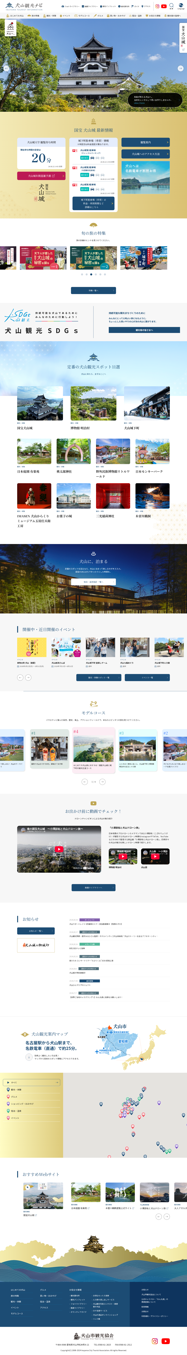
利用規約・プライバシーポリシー (154, 1316)
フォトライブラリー (79, 1304)
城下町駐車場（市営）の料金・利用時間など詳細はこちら (93, 203)
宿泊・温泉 (45, 1301)
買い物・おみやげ (48, 1295)
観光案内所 (75, 1295)
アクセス (44, 1307)
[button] (80, 106)
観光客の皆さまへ (144, 330)
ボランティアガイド (79, 1312)
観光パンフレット (78, 1299)
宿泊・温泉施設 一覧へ (93, 582)
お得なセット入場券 (101, 1295)
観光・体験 (16, 1301)
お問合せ (145, 1311)
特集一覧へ (93, 290)
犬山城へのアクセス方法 (146, 154)
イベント (15, 1307)
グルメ (43, 1289)
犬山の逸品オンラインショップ (105, 1315)
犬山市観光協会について (151, 1294)
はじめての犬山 (18, 1289)
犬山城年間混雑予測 (39, 176)
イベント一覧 (147, 677)
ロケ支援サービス (100, 1310)
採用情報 (145, 1306)
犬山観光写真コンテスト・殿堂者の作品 (105, 1305)
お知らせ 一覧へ (36, 931)
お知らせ (145, 1289)
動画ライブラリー (78, 1308)
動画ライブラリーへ (93, 887)
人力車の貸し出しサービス (103, 1299)
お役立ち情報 (75, 1289)
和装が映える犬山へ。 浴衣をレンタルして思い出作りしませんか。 (153, 100)
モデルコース (17, 1313)
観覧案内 (146, 142)
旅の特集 (15, 1295)
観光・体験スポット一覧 (98, 677)
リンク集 (96, 1319)
